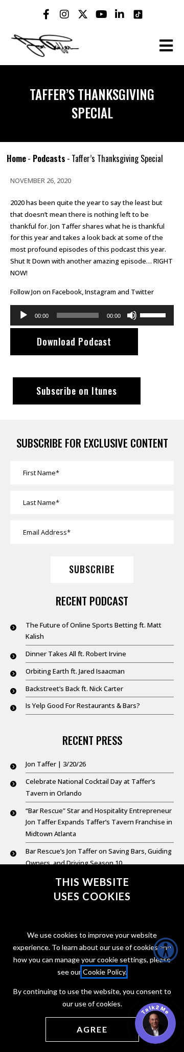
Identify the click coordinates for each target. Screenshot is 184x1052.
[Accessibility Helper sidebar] (165, 950)
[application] (92, 315)
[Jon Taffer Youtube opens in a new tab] (101, 14)
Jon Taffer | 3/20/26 (56, 763)
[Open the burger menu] (166, 45)
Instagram (100, 291)
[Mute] (132, 315)
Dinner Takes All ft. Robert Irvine (76, 653)
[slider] (154, 314)
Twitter (142, 291)
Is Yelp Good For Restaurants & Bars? (83, 705)
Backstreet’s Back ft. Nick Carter (74, 688)
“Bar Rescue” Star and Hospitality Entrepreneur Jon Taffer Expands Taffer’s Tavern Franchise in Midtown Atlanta (99, 822)
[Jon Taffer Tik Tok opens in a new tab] (138, 14)
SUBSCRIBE (91, 569)
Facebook (67, 291)
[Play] (23, 315)
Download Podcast (74, 341)
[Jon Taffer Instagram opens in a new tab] (64, 14)
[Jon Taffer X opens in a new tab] (83, 14)
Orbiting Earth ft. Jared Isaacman (75, 671)
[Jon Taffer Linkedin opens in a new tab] (119, 14)
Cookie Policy (104, 971)
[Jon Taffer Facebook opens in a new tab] (46, 14)
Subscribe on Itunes (76, 390)
